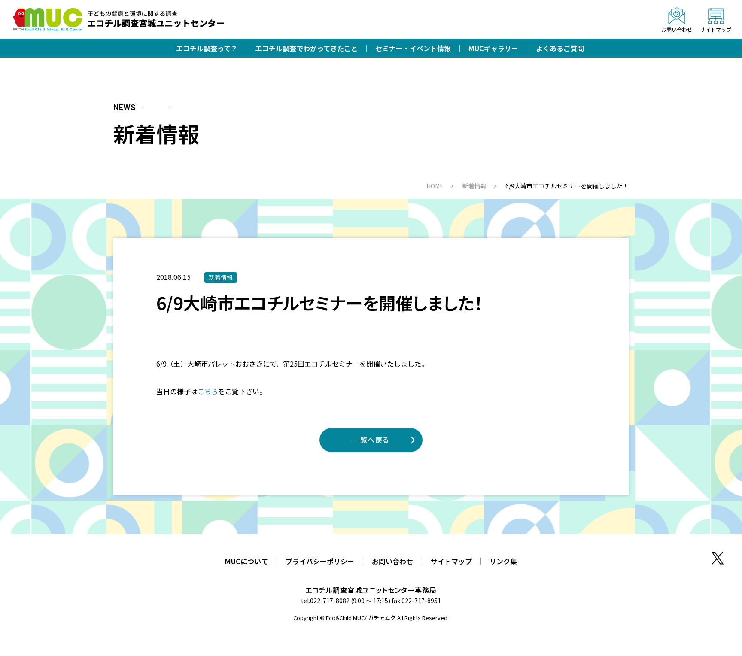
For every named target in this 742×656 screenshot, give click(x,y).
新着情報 (221, 277)
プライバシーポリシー (320, 561)
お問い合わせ (392, 561)
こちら (208, 391)
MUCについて (246, 561)
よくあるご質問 (560, 48)
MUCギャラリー (493, 48)
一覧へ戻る (371, 439)
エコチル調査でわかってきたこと (306, 48)
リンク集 (503, 561)
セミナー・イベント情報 (413, 48)
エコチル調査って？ (206, 48)
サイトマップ (451, 561)
